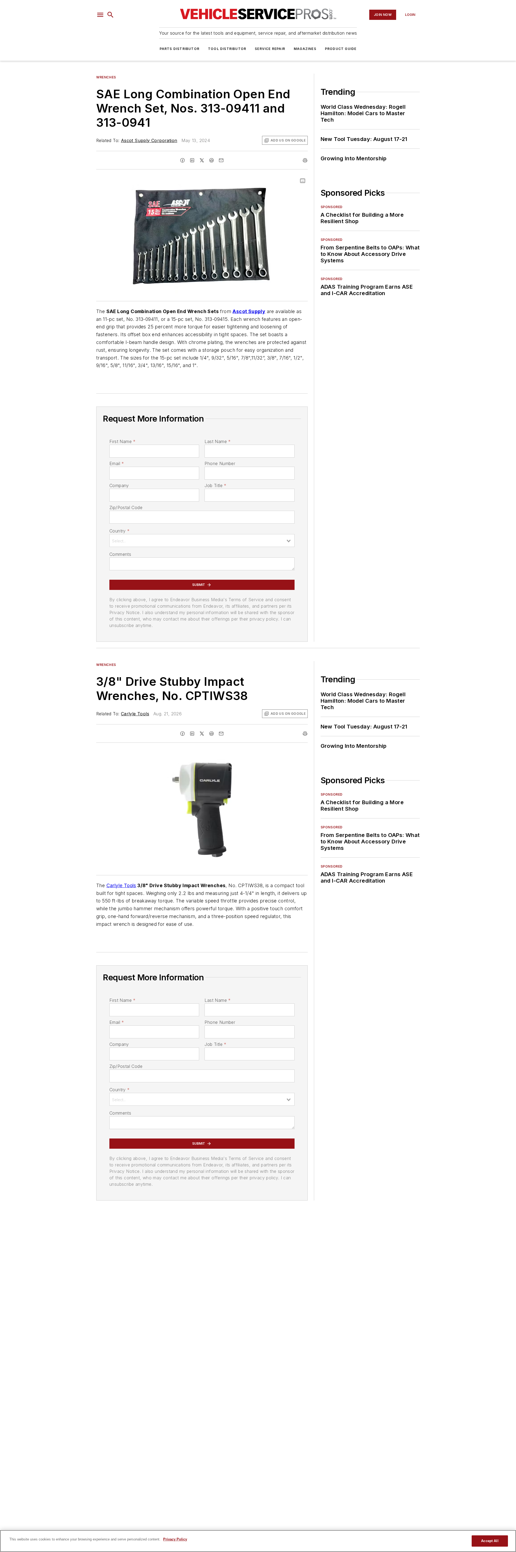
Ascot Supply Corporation (149, 140)
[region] (258, 1541)
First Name (122, 441)
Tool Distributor (227, 49)
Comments (120, 554)
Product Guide (341, 49)
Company (119, 485)
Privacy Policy (175, 1539)
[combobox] (202, 540)
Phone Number (220, 463)
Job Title (215, 485)
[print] (305, 160)
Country (119, 531)
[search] (110, 15)
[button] (100, 15)
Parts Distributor (179, 49)
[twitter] (202, 160)
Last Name (218, 441)
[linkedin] (192, 160)
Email (116, 463)
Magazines (305, 49)
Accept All (489, 1541)
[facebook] (182, 160)
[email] (221, 160)
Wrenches (106, 77)
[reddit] (211, 160)
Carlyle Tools (135, 713)
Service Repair (270, 49)
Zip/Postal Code (125, 507)
